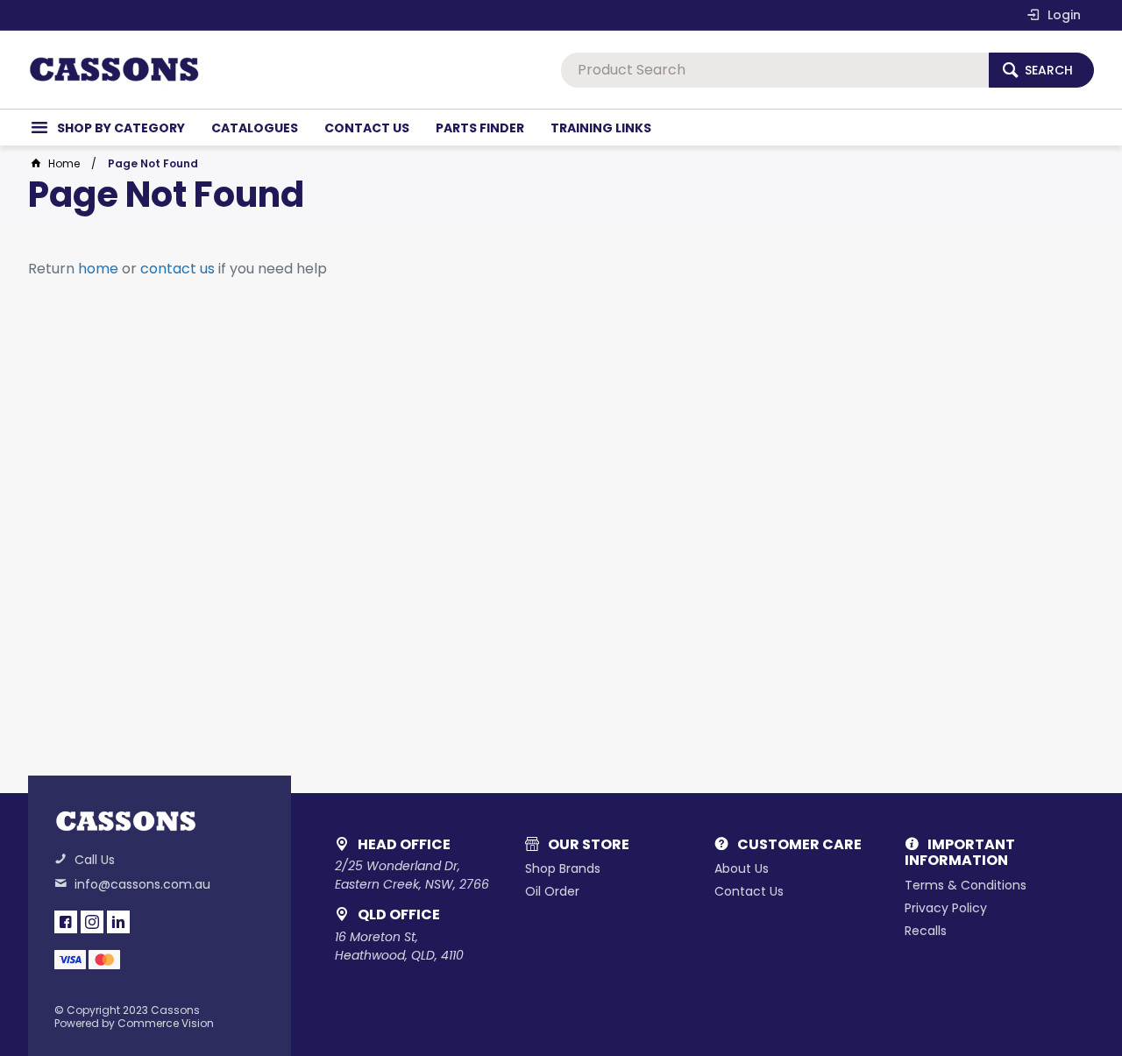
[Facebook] (65, 922)
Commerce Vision (165, 1023)
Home (64, 163)
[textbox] (775, 70)
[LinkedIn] (118, 922)
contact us (177, 269)
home (98, 269)
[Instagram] (92, 922)
